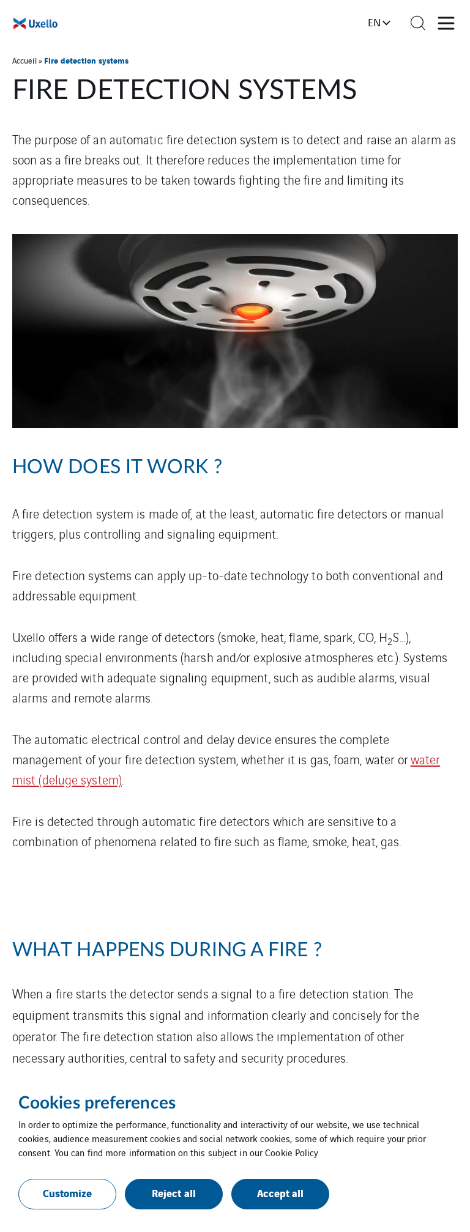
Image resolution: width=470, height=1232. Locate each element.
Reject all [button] (174, 1192)
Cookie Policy (291, 1152)
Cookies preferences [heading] (97, 1103)
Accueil (24, 60)
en (374, 22)
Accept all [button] (280, 1192)
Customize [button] (67, 1192)
